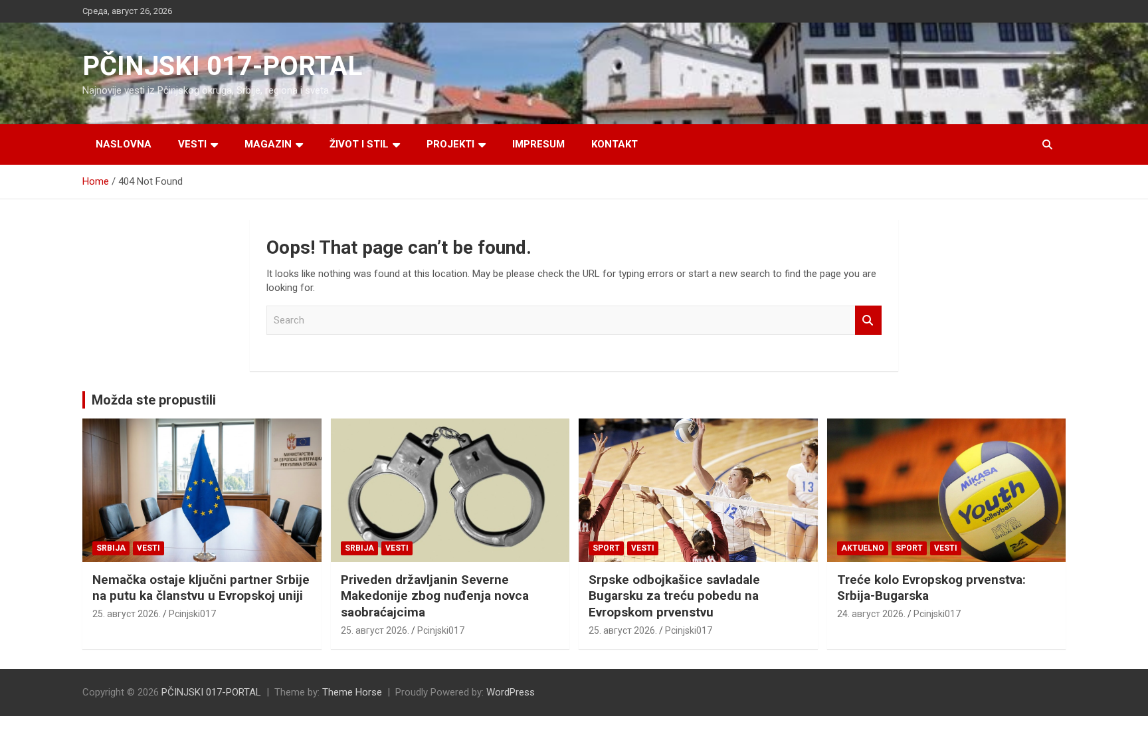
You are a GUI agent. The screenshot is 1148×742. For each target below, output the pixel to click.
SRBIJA (111, 548)
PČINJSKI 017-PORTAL (222, 66)
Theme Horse (352, 692)
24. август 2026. (871, 613)
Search (868, 320)
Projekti (450, 144)
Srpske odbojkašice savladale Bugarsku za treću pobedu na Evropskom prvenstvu (674, 596)
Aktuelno (862, 548)
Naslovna (123, 144)
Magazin (268, 144)
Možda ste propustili (154, 400)
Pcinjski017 (192, 613)
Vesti (192, 144)
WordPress (510, 692)
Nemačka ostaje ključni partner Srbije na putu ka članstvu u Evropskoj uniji (201, 588)
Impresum (538, 144)
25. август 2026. (126, 613)
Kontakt (614, 144)
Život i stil (359, 144)
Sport (606, 548)
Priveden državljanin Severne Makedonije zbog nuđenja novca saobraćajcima (435, 596)
